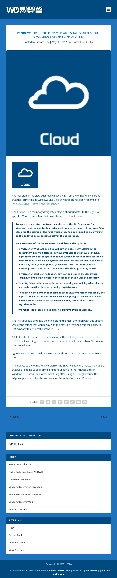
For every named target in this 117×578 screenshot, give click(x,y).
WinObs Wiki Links (18, 509)
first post (22, 212)
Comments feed (17, 542)
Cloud (83, 42)
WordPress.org (16, 550)
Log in (12, 527)
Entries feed (15, 535)
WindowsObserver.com (58, 570)
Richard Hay (42, 42)
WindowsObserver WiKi (21, 501)
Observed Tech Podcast (21, 479)
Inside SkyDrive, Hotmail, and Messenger (35, 204)
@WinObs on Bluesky (20, 464)
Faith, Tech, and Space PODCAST (26, 471)
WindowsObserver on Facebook (25, 486)
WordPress (91, 570)
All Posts (74, 42)
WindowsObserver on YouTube (25, 494)
